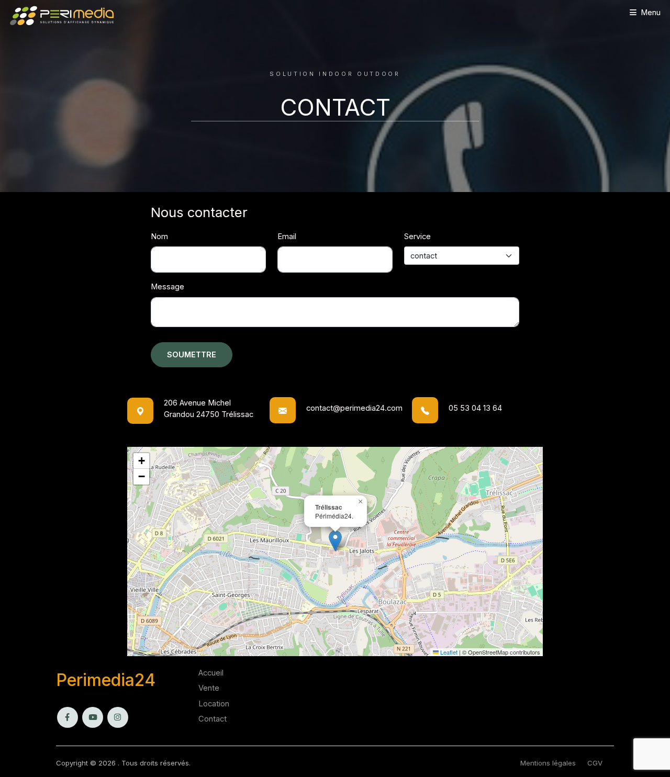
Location (213, 703)
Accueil (211, 673)
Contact (212, 719)
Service (417, 236)
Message (167, 286)
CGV (594, 763)
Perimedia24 (105, 680)
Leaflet (448, 652)
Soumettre (191, 354)
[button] (335, 540)
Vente (208, 688)
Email (286, 236)
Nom (159, 236)
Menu (651, 12)
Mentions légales (548, 763)
